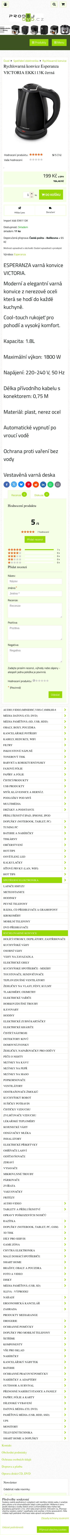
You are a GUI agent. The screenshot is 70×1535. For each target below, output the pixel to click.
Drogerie (10, 1321)
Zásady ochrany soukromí (55, 1518)
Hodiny (8, 1015)
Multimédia (12, 803)
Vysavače (10, 1168)
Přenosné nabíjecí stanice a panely (30, 1391)
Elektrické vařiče (17, 997)
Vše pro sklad (13, 1350)
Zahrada (10, 1309)
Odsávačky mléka (17, 1133)
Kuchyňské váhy (16, 945)
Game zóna (11, 1244)
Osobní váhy (12, 950)
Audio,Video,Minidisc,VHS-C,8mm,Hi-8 (29, 709)
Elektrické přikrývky (20, 1144)
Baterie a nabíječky (18, 833)
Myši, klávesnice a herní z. (23, 792)
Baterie (9, 1368)
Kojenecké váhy (15, 1127)
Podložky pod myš (17, 798)
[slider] (36, 154)
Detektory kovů (16, 1039)
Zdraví (8, 1162)
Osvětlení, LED (14, 856)
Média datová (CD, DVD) (20, 715)
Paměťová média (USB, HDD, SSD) (26, 1415)
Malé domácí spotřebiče (21, 1256)
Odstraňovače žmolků (20, 1091)
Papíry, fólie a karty (18, 1397)
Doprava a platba (12, 1466)
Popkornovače (14, 1080)
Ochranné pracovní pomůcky (25, 1373)
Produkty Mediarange (20, 1315)
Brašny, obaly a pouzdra (22, 1268)
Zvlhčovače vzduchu (19, 1115)
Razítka (9, 1221)
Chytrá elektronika (19, 1250)
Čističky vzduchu (17, 1109)
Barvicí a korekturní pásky (24, 762)
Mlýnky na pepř (15, 1068)
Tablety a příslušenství (21, 1209)
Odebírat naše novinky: (17, 1489)
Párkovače (11, 1180)
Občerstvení (12, 845)
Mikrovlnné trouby (18, 1174)
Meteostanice (13, 892)
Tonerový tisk (14, 756)
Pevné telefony (15, 903)
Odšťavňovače (14, 1156)
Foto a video (13, 1274)
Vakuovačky (13, 1191)
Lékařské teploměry (19, 1121)
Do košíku (52, 194)
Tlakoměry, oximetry (19, 992)
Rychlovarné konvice (20, 933)
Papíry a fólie (13, 774)
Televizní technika (17, 1432)
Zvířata (9, 1185)
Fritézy (9, 1197)
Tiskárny (10, 839)
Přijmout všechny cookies (52, 1529)
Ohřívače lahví (15, 1150)
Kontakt (6, 1445)
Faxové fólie (13, 768)
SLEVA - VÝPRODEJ (15, 1291)
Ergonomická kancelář (21, 1303)
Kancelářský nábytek (20, 1362)
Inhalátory (12, 1138)
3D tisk (8, 1232)
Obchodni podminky (14, 1452)
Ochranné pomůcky (18, 1326)
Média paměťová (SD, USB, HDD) (25, 721)
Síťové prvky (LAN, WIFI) (20, 868)
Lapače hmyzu (14, 886)
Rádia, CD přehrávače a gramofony (30, 909)
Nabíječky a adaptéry (20, 1379)
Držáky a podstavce (18, 809)
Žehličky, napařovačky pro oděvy (29, 1050)
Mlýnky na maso (16, 1074)
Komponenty (13, 1344)
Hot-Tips (9, 850)
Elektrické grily (16, 962)
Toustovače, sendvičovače (23, 974)
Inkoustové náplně (18, 751)
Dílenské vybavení (17, 1403)
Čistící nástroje (15, 1033)
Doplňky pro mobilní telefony (26, 1332)
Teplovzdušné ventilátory (24, 980)
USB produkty (13, 786)
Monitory (10, 1426)
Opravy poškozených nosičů (24, 1215)
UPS (5, 1420)
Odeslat (55, 695)
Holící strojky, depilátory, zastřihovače (34, 939)
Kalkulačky (13, 862)
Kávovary (11, 1009)
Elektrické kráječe (18, 1027)
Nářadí (8, 1297)
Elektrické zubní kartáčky (24, 1021)
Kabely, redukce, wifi (19, 739)
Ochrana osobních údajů (16, 1459)
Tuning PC (10, 827)
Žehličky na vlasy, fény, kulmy (27, 986)
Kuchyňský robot (17, 1097)
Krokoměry (12, 915)
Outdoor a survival (18, 1385)
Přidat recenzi (35, 539)
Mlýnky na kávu (16, 1062)
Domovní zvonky (16, 1044)
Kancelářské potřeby (20, 733)
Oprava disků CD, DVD (16, 1473)
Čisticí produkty (16, 780)
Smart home (12, 1262)
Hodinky (9, 898)
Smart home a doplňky (20, 1438)
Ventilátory (13, 1086)
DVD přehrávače (15, 927)
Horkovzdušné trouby (20, 1003)
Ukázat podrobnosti (12, 1527)
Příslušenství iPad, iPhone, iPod (26, 815)
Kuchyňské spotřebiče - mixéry (27, 968)
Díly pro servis (14, 1238)
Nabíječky (11, 1356)
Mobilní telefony (16, 921)
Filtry (8, 745)
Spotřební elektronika (21, 880)
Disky (7, 1279)
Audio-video (12, 1203)
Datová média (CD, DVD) (20, 1409)
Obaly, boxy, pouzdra (19, 727)
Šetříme (9, 1338)
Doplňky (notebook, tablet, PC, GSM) (30, 1227)
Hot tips (9, 874)
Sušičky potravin (16, 1103)
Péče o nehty (13, 1056)
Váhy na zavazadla (18, 956)
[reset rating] (33, 680)
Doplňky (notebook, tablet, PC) (27, 821)
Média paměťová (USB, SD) (21, 1285)
